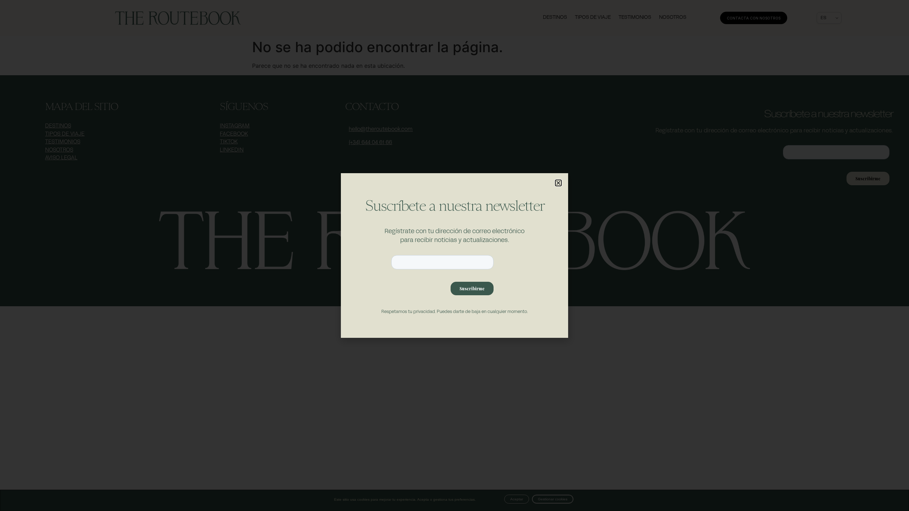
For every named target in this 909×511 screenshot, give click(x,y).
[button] (558, 183)
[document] (454, 255)
